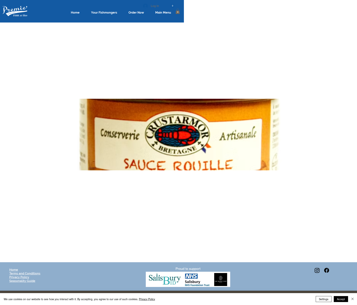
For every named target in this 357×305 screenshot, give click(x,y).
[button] (172, 4)
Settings (323, 299)
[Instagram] (317, 270)
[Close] (352, 299)
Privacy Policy (147, 299)
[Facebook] (326, 270)
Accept (341, 299)
